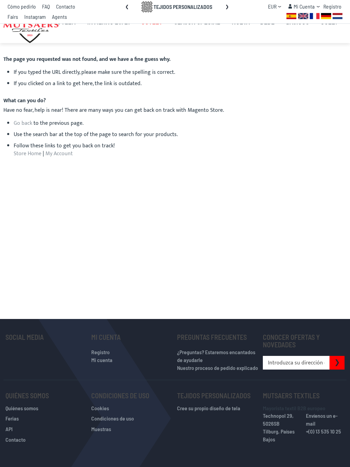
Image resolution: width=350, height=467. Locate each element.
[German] (326, 15)
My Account (59, 153)
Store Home (27, 153)
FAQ (46, 6)
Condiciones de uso (112, 418)
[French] (315, 15)
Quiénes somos (21, 408)
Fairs (13, 16)
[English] (303, 15)
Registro (332, 6)
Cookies (100, 408)
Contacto (65, 6)
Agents (59, 16)
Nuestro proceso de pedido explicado (217, 367)
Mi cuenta (101, 360)
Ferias (12, 418)
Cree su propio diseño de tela (208, 408)
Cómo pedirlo (22, 6)
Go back (23, 123)
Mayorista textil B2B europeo (294, 408)
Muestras (101, 429)
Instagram (35, 16)
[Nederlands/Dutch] (337, 15)
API (9, 429)
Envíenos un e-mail (322, 419)
